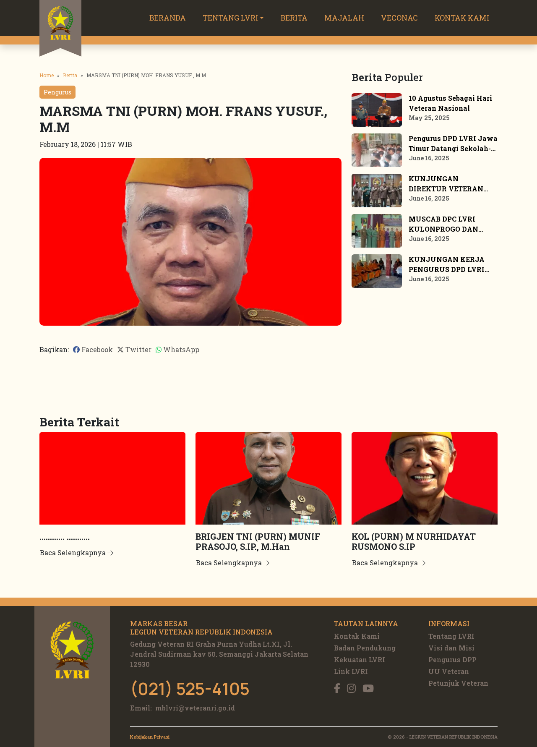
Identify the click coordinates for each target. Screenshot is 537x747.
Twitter (137, 349)
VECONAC (399, 18)
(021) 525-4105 (190, 688)
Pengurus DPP (452, 659)
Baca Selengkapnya (73, 552)
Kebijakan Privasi (149, 737)
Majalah (344, 18)
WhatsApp (180, 349)
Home (46, 75)
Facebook (96, 349)
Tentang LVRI (230, 18)
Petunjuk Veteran (458, 683)
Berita (294, 18)
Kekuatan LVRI (359, 659)
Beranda (167, 18)
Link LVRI (351, 671)
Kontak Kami (462, 18)
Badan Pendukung (365, 647)
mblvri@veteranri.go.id (195, 707)
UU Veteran (448, 671)
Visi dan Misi (451, 647)
